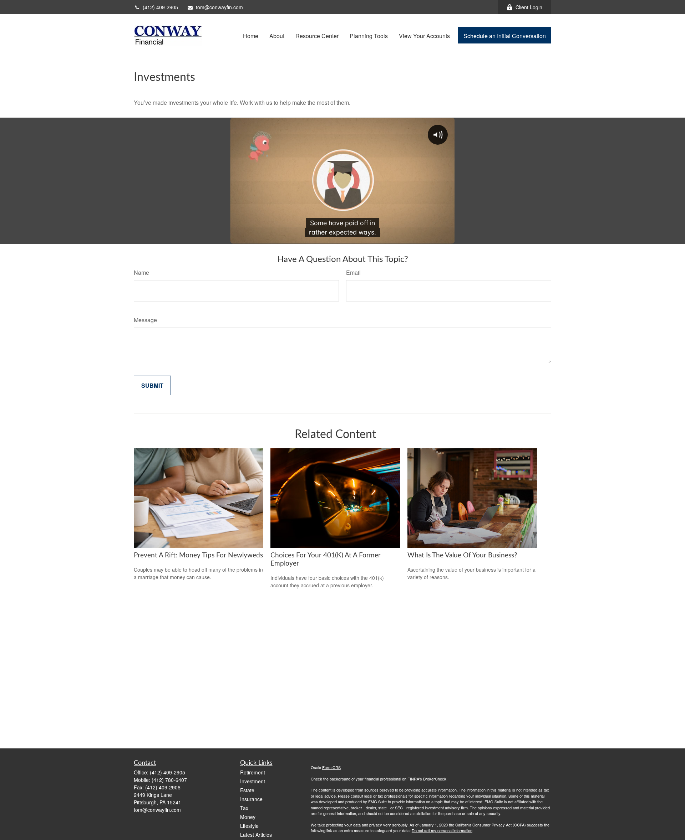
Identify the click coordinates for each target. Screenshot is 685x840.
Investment (252, 781)
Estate (247, 790)
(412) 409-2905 (160, 7)
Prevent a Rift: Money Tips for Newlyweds (198, 555)
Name (141, 272)
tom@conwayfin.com (219, 7)
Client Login (529, 7)
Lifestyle (249, 825)
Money (247, 816)
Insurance (251, 799)
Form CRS (331, 767)
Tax (244, 807)
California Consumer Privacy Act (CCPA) (490, 825)
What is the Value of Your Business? (462, 555)
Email (353, 272)
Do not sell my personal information (442, 830)
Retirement (252, 772)
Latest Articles (256, 834)
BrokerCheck (434, 779)
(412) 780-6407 (169, 779)
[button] (250, 35)
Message (145, 320)
